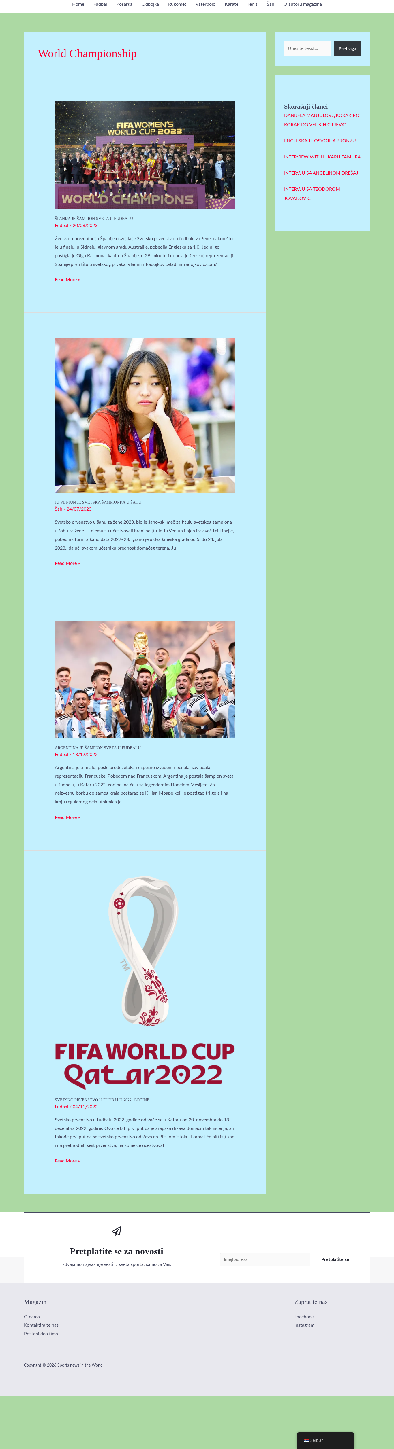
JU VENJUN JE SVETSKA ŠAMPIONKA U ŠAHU (98, 502)
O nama (32, 1316)
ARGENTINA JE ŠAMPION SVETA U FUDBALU (98, 748)
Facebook (304, 1316)
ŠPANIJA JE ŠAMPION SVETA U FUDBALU (94, 219)
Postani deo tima (41, 1333)
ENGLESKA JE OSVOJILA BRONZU (320, 141)
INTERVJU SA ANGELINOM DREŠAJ (321, 173)
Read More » (67, 279)
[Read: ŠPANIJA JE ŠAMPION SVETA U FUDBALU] (145, 155)
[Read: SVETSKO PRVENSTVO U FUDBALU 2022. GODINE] (145, 982)
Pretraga (347, 48)
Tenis (252, 4)
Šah (270, 4)
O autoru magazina (303, 4)
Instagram (304, 1325)
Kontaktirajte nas (41, 1325)
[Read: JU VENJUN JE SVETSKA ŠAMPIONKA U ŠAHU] (145, 415)
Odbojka (150, 4)
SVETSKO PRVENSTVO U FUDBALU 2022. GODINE (102, 1100)
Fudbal (100, 4)
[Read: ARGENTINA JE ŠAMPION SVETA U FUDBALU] (145, 679)
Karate (231, 4)
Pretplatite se (335, 1259)
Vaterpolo (205, 4)
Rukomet (177, 4)
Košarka (124, 4)
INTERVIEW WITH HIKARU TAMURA (322, 157)
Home (78, 4)
